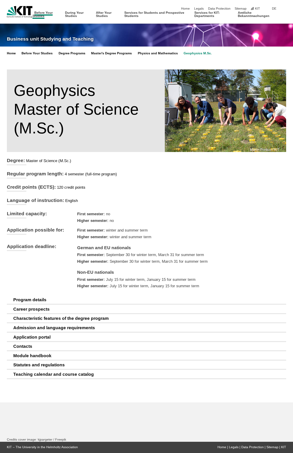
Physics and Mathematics (158, 53)
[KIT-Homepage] (20, 12)
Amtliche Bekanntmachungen (253, 14)
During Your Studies (74, 14)
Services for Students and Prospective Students (154, 14)
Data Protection (219, 8)
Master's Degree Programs (111, 53)
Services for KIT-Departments (207, 14)
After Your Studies (103, 14)
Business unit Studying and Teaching (50, 39)
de (274, 8)
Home (185, 8)
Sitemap (241, 8)
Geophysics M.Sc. (198, 53)
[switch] (284, 9)
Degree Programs (72, 53)
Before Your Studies (43, 14)
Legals (199, 8)
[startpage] (284, 16)
